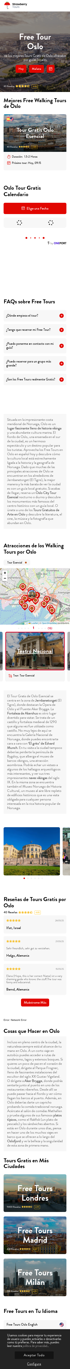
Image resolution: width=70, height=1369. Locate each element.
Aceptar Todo (34, 1355)
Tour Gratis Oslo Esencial (35, 133)
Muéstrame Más (35, 1002)
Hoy (21, 69)
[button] (28, 590)
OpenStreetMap (49, 622)
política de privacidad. (35, 1346)
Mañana (36, 69)
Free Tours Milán (35, 1277)
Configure (34, 1364)
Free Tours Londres (35, 1193)
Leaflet (34, 622)
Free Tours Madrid (35, 1235)
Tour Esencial (14, 562)
